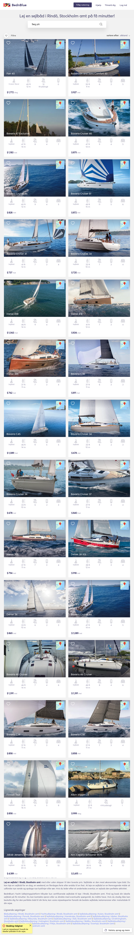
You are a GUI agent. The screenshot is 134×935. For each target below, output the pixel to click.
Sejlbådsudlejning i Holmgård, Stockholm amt (42, 921)
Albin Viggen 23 (80, 794)
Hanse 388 (12, 373)
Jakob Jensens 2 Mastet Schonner (26, 854)
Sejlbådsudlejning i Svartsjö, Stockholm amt (93, 923)
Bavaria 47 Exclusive (18, 133)
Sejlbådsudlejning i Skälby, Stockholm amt (86, 921)
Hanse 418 (76, 313)
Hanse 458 (12, 313)
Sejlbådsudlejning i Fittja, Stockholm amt (51, 923)
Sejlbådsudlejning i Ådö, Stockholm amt (73, 918)
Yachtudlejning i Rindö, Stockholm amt (59, 913)
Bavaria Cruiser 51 (81, 193)
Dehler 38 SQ (78, 554)
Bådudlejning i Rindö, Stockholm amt (21, 913)
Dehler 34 (12, 614)
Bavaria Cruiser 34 (81, 253)
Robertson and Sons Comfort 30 (89, 73)
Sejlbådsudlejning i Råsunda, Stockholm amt (31, 918)
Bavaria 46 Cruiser (17, 674)
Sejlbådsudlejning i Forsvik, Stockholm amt (24, 916)
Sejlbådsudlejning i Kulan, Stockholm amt (99, 913)
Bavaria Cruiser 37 (81, 494)
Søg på (36, 24)
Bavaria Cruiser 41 (17, 253)
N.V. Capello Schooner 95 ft (86, 854)
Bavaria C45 (13, 434)
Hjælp (98, 5)
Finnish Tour (13, 794)
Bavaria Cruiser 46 (81, 133)
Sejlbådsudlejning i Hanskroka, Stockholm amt (68, 916)
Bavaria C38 (78, 373)
